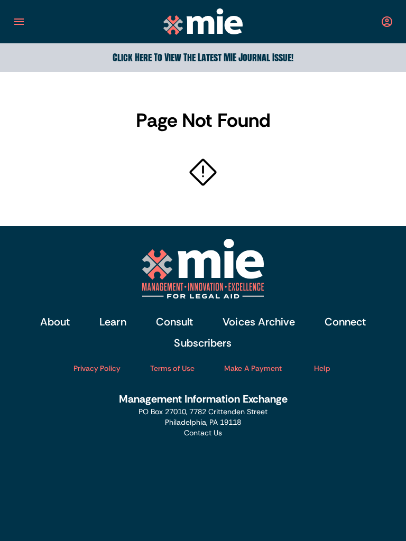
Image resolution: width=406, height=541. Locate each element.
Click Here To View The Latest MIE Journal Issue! (203, 57)
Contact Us (203, 432)
